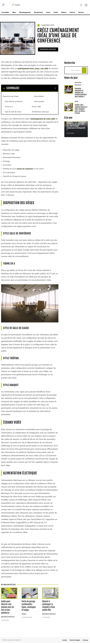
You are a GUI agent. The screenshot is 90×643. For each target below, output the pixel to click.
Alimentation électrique (40, 112)
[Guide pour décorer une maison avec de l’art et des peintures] (9, 593)
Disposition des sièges (11, 96)
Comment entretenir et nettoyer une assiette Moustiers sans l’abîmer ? (81, 92)
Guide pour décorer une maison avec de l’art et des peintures (7, 607)
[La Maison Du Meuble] (16, 5)
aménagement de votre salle (43, 118)
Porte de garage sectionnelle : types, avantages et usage (29, 605)
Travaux (24, 614)
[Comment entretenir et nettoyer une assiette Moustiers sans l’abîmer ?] (69, 89)
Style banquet (39, 101)
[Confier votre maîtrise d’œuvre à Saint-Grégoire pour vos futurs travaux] (69, 107)
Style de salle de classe (13, 112)
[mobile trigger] (4, 5)
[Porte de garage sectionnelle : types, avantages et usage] (30, 593)
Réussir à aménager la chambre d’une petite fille (48, 605)
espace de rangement (25, 169)
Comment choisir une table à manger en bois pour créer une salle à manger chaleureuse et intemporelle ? (76, 126)
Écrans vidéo (36, 107)
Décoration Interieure (48, 49)
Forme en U (9, 107)
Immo (76, 101)
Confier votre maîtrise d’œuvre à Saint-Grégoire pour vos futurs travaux (81, 109)
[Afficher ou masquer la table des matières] (38, 88)
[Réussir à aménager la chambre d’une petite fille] (50, 593)
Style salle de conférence (13, 101)
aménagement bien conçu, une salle (33, 68)
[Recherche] (81, 5)
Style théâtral (39, 96)
